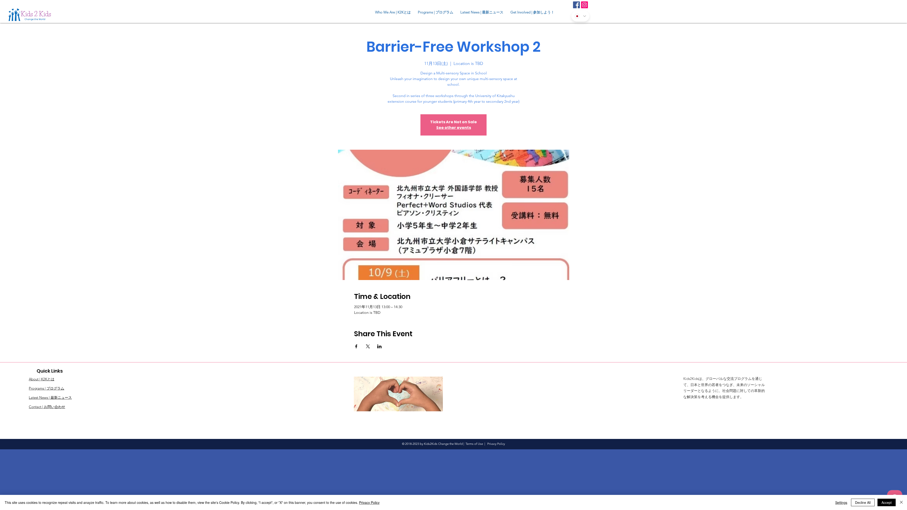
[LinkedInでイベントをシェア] (379, 346)
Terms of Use (474, 444)
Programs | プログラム (46, 388)
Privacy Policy (369, 502)
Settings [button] (841, 502)
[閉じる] (901, 502)
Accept (886, 502)
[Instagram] (584, 4)
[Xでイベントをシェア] (368, 346)
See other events (453, 127)
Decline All (863, 502)
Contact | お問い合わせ (47, 406)
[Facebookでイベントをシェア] (356, 346)
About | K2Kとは (41, 379)
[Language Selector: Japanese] (580, 16)
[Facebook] (576, 4)
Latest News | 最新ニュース (50, 397)
